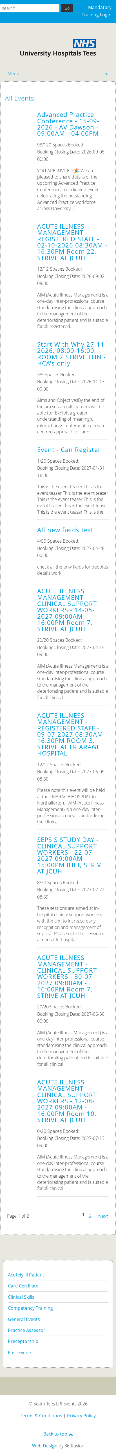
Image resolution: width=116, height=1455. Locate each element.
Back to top (55, 1434)
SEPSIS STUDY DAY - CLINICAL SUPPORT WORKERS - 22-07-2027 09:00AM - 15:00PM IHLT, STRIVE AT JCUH (71, 855)
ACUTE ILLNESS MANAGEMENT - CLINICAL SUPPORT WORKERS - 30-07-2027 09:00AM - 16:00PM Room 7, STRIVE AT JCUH (67, 976)
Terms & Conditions (41, 1415)
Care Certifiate (23, 1286)
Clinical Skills (21, 1297)
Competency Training (30, 1308)
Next (103, 1215)
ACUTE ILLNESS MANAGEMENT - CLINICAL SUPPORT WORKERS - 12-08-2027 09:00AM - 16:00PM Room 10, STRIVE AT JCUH (67, 1101)
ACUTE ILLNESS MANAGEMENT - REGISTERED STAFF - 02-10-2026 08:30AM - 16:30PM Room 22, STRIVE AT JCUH (72, 242)
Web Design (44, 1446)
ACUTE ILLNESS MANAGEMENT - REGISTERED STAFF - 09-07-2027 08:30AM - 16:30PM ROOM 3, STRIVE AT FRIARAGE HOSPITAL (72, 734)
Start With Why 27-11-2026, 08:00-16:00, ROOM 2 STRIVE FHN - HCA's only (72, 353)
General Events (24, 1319)
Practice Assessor (26, 1330)
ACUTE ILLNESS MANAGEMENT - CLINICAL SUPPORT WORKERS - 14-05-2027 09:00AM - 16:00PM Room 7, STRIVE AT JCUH (67, 610)
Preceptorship (23, 1341)
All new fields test (65, 529)
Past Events (20, 1352)
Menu (57, 73)
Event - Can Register (69, 449)
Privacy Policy (81, 1415)
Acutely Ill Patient (26, 1275)
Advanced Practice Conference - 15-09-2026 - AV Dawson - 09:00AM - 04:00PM (68, 124)
